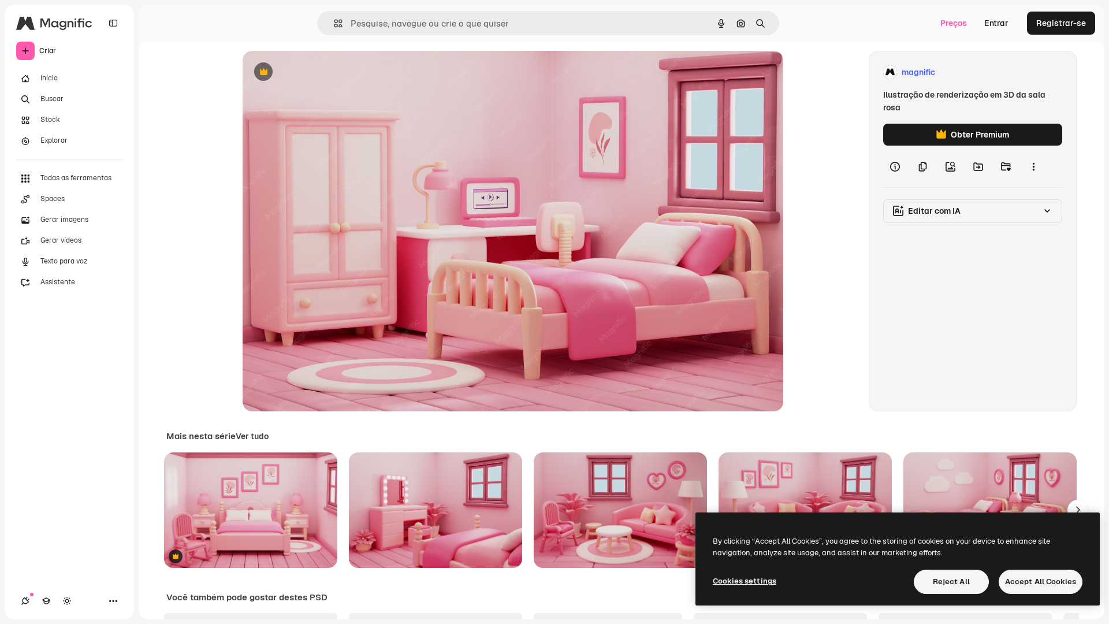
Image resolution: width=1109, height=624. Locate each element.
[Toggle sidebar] (113, 23)
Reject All (951, 581)
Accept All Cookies (1040, 581)
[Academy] (46, 601)
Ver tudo (252, 436)
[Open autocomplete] (333, 23)
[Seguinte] (1077, 510)
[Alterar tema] (67, 601)
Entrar (996, 23)
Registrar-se (1061, 23)
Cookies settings (744, 581)
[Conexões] (25, 601)
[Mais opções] (1033, 166)
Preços (953, 23)
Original (316, 72)
